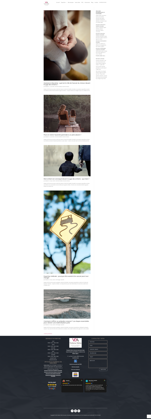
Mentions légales (75, 366)
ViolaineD (47, 86)
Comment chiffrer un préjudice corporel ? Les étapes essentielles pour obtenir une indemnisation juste (66, 322)
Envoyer (103, 369)
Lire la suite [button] (65, 390)
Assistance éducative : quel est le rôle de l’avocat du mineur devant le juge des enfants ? (67, 84)
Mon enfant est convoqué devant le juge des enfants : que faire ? (66, 179)
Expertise (63, 2)
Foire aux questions (75, 369)
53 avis (54, 386)
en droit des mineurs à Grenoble (54, 372)
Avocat (45, 372)
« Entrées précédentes (48, 333)
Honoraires (87, 2)
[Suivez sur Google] (78, 410)
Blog (92, 2)
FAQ (82, 2)
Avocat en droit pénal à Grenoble (53, 373)
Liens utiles (77, 2)
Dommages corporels (60, 279)
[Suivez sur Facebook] (72, 410)
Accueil (58, 2)
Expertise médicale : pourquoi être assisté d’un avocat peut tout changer (66, 277)
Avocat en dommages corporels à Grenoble (53, 376)
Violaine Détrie (46, 365)
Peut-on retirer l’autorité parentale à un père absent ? (62, 135)
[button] (106, 385)
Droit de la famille (58, 86)
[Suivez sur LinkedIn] (75, 410)
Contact (96, 2)
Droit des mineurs (65, 86)
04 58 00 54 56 (102, 2)
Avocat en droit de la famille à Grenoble (53, 370)
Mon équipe (70, 2)
